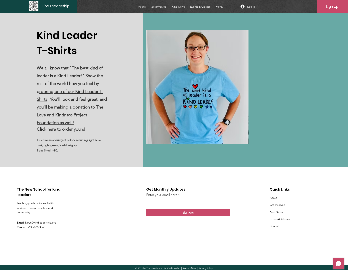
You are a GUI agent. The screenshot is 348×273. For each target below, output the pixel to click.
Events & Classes (280, 219)
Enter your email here (161, 194)
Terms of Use (189, 268)
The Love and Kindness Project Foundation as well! (70, 114)
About (273, 197)
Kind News (276, 212)
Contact (274, 226)
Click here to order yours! (61, 129)
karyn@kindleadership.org (40, 222)
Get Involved (277, 205)
